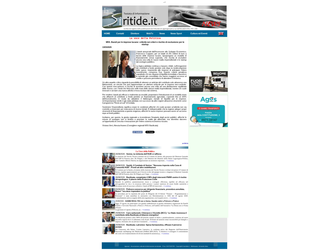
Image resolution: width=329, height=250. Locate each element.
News (162, 33)
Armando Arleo (203, 246)
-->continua (170, 161)
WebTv (149, 33)
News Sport (176, 33)
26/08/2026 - (138, 154)
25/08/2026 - (147, 201)
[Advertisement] (208, 55)
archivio (185, 143)
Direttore (135, 33)
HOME (107, 33)
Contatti (120, 33)
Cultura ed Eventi (198, 33)
